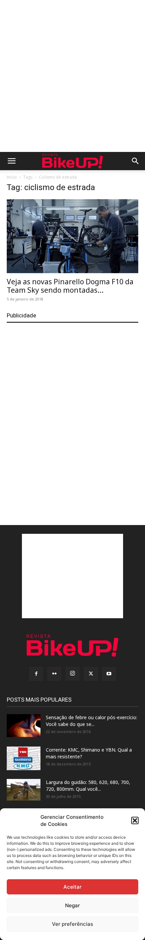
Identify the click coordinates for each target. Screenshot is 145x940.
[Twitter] (90, 674)
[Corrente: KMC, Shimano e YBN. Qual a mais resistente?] (23, 758)
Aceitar (72, 887)
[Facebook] (36, 674)
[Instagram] (72, 673)
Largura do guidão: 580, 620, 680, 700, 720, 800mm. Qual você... (88, 785)
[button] (135, 820)
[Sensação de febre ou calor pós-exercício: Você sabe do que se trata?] (23, 725)
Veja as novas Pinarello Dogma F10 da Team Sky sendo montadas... (70, 286)
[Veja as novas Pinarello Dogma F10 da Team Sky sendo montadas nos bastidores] (72, 236)
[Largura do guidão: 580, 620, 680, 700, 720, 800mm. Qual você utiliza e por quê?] (23, 790)
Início (12, 177)
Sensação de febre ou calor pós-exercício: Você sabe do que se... (91, 720)
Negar (72, 905)
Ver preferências (72, 924)
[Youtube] (109, 674)
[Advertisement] (72, 76)
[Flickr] (54, 674)
